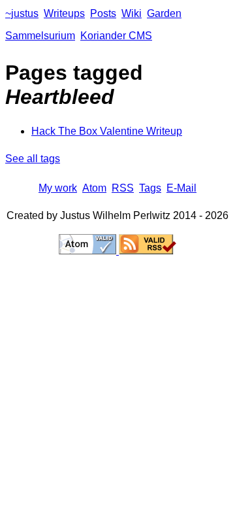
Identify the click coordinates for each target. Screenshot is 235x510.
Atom (94, 188)
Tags (150, 188)
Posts (103, 13)
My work (58, 188)
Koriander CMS (116, 35)
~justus (22, 13)
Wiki (131, 13)
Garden (164, 13)
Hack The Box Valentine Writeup (106, 131)
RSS (123, 188)
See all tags (32, 158)
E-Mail (181, 188)
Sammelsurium (40, 35)
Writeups (64, 13)
